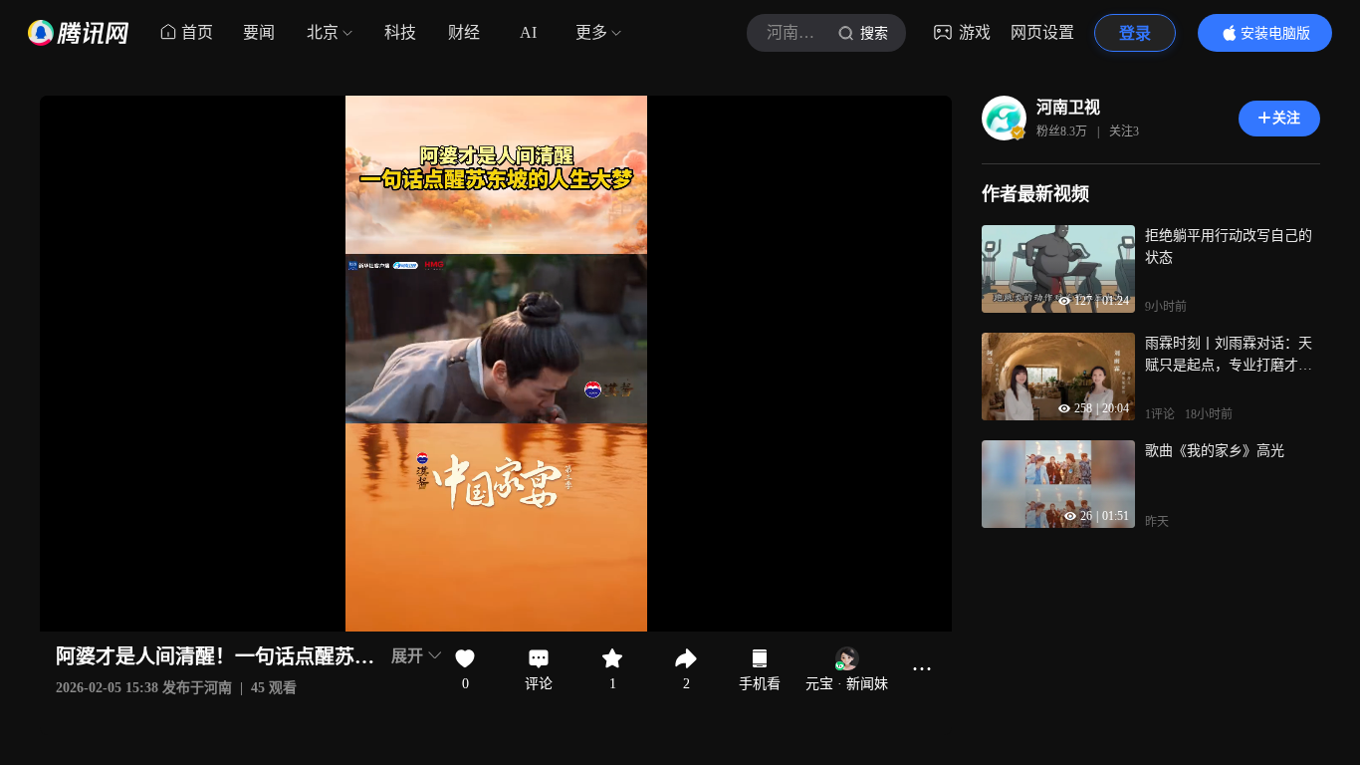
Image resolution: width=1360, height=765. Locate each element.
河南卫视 (1068, 107)
